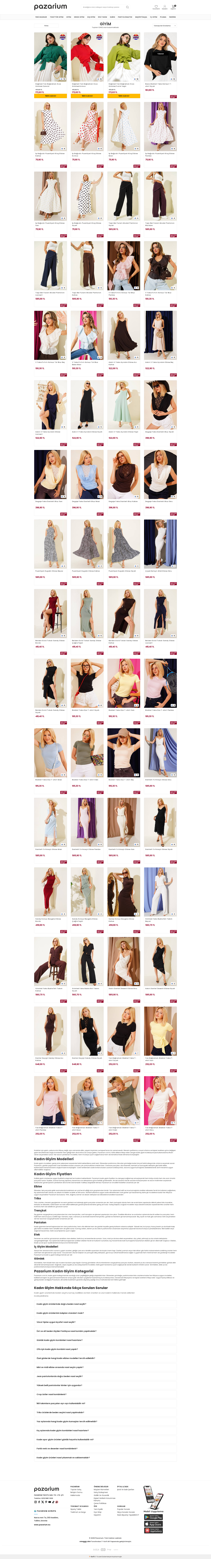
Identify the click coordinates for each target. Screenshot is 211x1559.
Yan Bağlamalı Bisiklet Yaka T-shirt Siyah (122, 1059)
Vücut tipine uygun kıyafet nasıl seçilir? (56, 1322)
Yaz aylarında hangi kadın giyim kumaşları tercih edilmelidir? (67, 1421)
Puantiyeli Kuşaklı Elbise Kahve (86, 571)
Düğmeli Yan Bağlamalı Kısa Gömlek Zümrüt (48, 85)
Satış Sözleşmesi (101, 1492)
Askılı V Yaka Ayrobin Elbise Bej (159, 362)
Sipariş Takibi (75, 1509)
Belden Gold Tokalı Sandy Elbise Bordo (50, 641)
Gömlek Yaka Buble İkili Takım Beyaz (158, 920)
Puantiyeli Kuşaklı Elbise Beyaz (49, 571)
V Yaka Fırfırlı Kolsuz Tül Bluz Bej (50, 362)
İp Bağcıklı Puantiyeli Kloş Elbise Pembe (159, 154)
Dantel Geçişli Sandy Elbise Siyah (87, 1058)
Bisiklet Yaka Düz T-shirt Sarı (122, 710)
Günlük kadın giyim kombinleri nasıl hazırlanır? (60, 1340)
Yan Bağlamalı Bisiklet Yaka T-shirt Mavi (86, 1128)
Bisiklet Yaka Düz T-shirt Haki (85, 780)
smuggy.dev (85, 1541)
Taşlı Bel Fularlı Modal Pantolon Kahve (86, 294)
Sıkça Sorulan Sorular (126, 1512)
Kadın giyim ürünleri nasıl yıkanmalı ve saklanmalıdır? (63, 1457)
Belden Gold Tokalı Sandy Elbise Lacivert (159, 641)
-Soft (92, 1557)
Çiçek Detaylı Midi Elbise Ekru (158, 571)
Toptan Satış (75, 1489)
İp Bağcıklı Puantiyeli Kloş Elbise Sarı (50, 224)
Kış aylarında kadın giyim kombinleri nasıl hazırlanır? (63, 1430)
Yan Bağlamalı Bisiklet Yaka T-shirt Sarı (159, 1059)
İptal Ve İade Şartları (125, 1489)
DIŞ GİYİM (91, 17)
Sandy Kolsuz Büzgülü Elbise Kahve (121, 920)
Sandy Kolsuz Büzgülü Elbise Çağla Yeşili (85, 920)
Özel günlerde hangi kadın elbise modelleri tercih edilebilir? (66, 1358)
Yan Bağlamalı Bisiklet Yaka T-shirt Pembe (49, 1128)
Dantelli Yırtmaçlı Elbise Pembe (86, 849)
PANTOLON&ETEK (125, 17)
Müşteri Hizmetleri (101, 1489)
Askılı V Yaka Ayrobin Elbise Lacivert (47, 433)
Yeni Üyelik (98, 1509)
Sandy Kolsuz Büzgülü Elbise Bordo (48, 920)
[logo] (50, 7)
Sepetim (97, 1515)
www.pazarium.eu (42, 1524)
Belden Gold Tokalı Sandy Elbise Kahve (123, 641)
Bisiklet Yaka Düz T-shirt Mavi (48, 780)
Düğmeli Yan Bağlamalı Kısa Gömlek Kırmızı (85, 85)
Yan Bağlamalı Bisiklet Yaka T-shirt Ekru (159, 1128)
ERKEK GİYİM (79, 17)
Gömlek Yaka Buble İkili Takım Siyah (85, 989)
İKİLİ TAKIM (102, 17)
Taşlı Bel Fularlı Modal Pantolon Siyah (123, 224)
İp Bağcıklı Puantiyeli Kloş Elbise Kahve (50, 154)
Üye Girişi (97, 1512)
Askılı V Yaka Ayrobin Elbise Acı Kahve (123, 363)
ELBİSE (112, 17)
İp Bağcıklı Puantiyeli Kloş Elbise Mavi (123, 154)
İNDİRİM (172, 17)
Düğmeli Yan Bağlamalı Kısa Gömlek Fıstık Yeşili (121, 85)
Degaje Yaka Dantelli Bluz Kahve (123, 501)
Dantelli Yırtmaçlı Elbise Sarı (122, 849)
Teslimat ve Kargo (78, 1512)
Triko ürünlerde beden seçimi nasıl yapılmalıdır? (60, 1412)
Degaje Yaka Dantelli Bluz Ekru (159, 501)
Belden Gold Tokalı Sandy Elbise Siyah (50, 711)
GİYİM (68, 17)
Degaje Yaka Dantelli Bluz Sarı (49, 501)
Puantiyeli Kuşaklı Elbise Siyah (122, 571)
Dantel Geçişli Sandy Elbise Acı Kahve (49, 1059)
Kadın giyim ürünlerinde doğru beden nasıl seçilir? (61, 1304)
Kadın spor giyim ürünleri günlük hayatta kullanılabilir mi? (65, 1439)
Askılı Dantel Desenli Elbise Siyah (160, 988)
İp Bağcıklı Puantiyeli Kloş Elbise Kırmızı (86, 154)
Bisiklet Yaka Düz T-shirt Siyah (85, 710)
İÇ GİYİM (153, 17)
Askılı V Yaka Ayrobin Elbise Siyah (87, 432)
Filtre (46, 26)
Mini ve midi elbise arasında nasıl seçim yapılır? (60, 1367)
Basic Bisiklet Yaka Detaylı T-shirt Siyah (158, 85)
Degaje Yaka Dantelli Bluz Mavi (86, 501)
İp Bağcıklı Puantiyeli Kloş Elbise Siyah (86, 224)
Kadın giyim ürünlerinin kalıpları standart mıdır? (60, 1313)
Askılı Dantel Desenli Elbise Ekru (123, 988)
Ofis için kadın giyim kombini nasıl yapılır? (57, 1349)
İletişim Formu (76, 1492)
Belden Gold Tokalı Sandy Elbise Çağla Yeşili (86, 641)
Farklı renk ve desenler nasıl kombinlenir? (57, 1448)
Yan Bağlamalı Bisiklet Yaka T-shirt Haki (122, 1128)
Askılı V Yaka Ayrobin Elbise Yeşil (123, 432)
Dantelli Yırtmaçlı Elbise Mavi (48, 849)
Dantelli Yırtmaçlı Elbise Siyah (159, 849)
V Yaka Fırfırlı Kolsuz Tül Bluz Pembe (122, 294)
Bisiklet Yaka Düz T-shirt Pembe (159, 710)
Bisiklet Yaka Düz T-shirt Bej (121, 780)
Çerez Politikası (100, 1503)
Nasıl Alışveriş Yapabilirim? (128, 1515)
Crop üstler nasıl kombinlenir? (51, 1394)
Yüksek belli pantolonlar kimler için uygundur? (59, 1385)
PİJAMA (163, 17)
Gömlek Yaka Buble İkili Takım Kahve (48, 989)
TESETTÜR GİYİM (56, 17)
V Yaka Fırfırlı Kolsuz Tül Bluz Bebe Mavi (85, 363)
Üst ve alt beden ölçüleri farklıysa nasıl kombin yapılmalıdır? (66, 1331)
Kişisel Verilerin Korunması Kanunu (104, 1499)
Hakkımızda (75, 1495)
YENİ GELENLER (41, 17)
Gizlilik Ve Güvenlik (101, 1495)
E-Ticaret (98, 1557)
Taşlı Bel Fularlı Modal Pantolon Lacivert (49, 294)
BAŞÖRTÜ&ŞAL (141, 17)
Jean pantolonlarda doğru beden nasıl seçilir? (60, 1376)
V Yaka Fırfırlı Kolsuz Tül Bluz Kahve (158, 294)
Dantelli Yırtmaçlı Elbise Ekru (158, 780)
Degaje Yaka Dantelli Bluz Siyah (159, 432)
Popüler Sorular (123, 1509)
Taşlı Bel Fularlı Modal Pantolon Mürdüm (159, 224)
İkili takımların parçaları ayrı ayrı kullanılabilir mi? (61, 1403)
